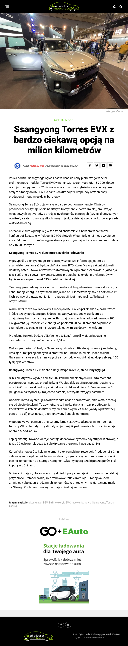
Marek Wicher (37, 165)
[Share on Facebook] (90, 165)
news (88, 502)
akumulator (35, 502)
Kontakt (116, 634)
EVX (68, 502)
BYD (51, 502)
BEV (45, 502)
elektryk (59, 502)
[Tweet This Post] (97, 165)
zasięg (13, 506)
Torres (110, 502)
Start (74, 634)
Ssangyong (98, 502)
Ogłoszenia (84, 634)
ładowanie (78, 502)
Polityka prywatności (101, 634)
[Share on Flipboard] (103, 165)
